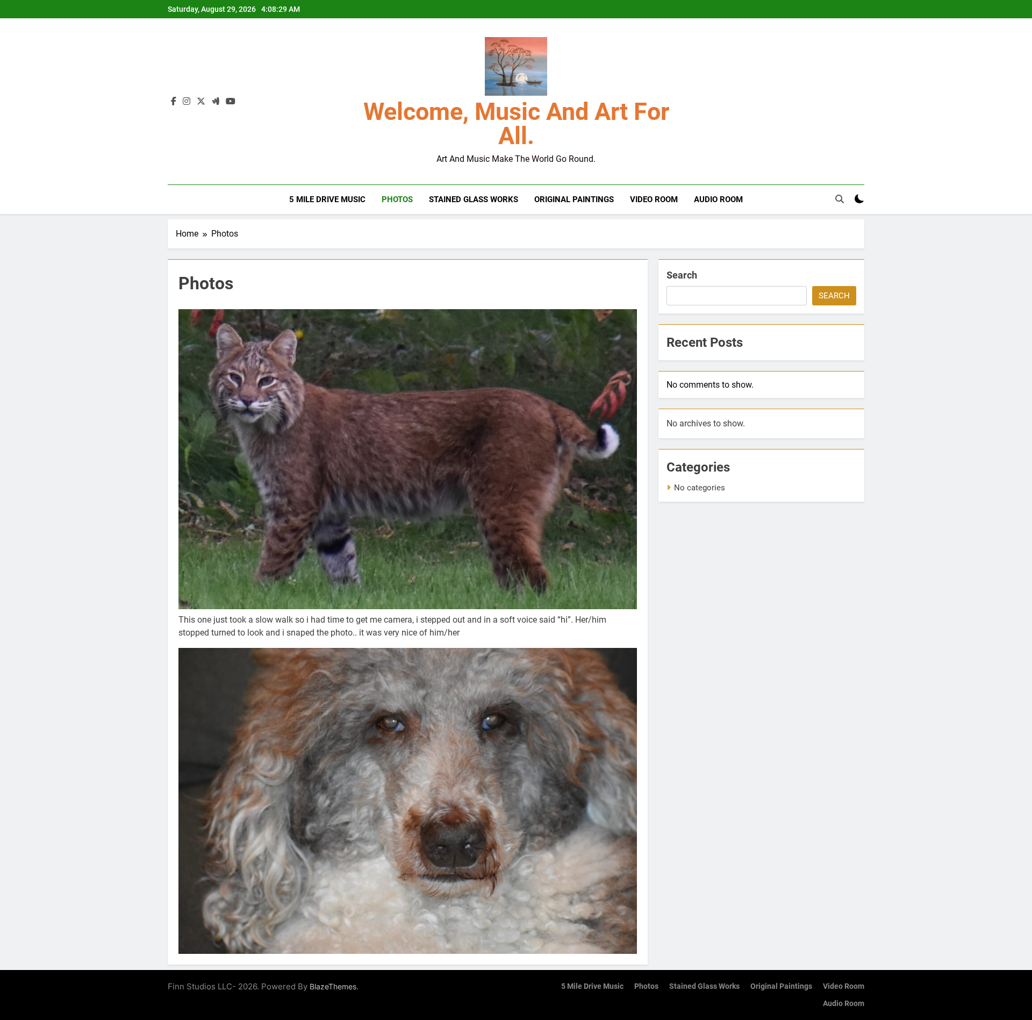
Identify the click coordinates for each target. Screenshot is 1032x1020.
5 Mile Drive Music (327, 199)
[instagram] (187, 101)
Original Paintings (574, 199)
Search (681, 275)
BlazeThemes (333, 986)
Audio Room (718, 199)
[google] (216, 101)
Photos (397, 199)
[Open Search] (839, 199)
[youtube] (231, 101)
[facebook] (174, 101)
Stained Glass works (473, 199)
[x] (201, 101)
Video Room (654, 199)
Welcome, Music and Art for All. (516, 123)
